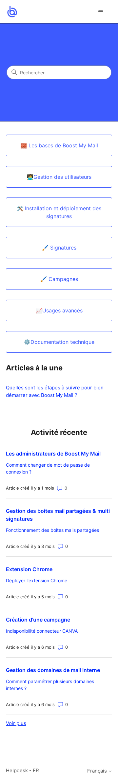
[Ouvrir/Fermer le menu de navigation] (100, 12)
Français (97, 771)
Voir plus (16, 723)
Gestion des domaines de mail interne (53, 670)
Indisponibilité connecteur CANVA (42, 631)
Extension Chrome (29, 569)
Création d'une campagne (38, 619)
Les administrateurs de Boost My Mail (53, 453)
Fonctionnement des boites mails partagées (52, 530)
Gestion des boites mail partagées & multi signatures (58, 515)
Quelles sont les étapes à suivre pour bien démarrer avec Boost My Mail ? (55, 391)
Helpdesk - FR (22, 770)
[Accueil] (12, 12)
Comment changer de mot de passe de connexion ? (48, 468)
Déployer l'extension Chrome (36, 580)
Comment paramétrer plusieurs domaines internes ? (50, 685)
